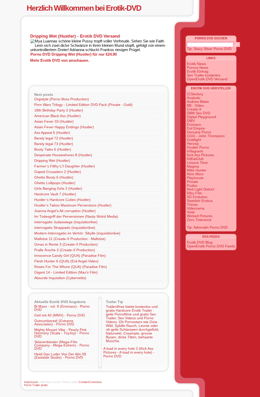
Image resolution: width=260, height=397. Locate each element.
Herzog (193, 144)
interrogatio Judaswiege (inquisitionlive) (66, 222)
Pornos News (197, 68)
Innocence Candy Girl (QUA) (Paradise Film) (70, 256)
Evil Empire (196, 128)
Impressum (31, 382)
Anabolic (194, 98)
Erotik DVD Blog (200, 242)
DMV (191, 121)
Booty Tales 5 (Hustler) (52, 149)
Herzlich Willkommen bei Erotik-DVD (84, 8)
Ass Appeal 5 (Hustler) (52, 133)
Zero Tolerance (199, 220)
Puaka (192, 185)
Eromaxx (194, 124)
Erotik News (196, 64)
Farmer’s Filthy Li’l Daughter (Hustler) (64, 166)
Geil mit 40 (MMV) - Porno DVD (59, 315)
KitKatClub (195, 159)
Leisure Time (197, 163)
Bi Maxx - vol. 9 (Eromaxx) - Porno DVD (62, 308)
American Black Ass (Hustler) (57, 116)
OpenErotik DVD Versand (207, 79)
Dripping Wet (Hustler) (52, 161)
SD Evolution (197, 197)
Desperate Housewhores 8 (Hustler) (63, 155)
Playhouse (195, 178)
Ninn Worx (195, 174)
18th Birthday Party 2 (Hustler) (58, 110)
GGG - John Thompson (206, 136)
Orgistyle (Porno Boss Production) (61, 99)
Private (192, 182)
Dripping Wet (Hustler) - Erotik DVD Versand (75, 36)
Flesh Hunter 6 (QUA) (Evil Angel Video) (66, 261)
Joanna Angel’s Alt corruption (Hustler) (65, 211)
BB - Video (195, 105)
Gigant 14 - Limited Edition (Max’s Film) (66, 272)
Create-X (194, 109)
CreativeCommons (90, 382)
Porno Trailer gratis (36, 385)
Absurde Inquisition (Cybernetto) (60, 278)
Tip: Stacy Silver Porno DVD (209, 49)
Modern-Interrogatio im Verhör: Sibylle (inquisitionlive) (77, 233)
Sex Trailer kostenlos (203, 75)
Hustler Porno (198, 147)
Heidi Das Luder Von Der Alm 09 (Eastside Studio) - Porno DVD (60, 355)
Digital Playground (201, 117)
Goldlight (194, 140)
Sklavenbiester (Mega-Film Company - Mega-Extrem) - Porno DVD (61, 345)
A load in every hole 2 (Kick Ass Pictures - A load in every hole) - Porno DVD (128, 352)
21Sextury (195, 94)
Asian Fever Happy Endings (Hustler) (64, 127)
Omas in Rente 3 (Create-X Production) (66, 244)
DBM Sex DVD (198, 113)
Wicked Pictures (200, 216)
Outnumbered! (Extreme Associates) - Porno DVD (54, 322)
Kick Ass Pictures (200, 155)
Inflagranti (195, 151)
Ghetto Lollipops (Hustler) (54, 183)
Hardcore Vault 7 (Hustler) (55, 194)
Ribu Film (194, 193)
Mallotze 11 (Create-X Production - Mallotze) (70, 239)
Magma (193, 166)
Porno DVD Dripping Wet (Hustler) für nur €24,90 (73, 54)
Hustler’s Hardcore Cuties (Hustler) (62, 200)
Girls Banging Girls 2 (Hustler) (58, 188)
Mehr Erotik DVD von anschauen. (59, 60)
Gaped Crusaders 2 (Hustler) (57, 172)
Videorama (195, 208)
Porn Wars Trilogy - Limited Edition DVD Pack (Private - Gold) (83, 105)
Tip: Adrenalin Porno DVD (207, 227)
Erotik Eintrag (197, 71)
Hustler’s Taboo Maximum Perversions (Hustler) (72, 205)
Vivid (190, 212)
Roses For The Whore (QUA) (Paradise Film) (70, 267)
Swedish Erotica (200, 201)
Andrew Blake (198, 102)
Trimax (192, 205)
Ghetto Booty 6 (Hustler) (53, 177)
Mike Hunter (196, 170)
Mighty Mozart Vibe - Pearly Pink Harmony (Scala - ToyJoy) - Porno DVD (61, 333)
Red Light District (200, 189)
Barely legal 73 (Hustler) (53, 144)
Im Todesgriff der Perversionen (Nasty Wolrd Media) (76, 216)
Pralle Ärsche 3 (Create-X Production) (64, 250)
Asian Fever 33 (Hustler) (54, 121)
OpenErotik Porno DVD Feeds (211, 246)
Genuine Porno (199, 132)
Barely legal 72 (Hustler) (53, 138)
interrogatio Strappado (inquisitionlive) (64, 228)
